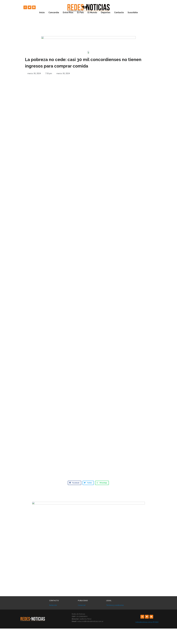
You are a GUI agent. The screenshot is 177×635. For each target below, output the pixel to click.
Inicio (42, 12)
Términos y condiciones (115, 605)
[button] (74, 483)
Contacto (119, 12)
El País (80, 12)
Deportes (105, 12)
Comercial (81, 605)
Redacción (53, 605)
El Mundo (92, 12)
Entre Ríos (68, 12)
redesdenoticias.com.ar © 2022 (146, 622)
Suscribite (133, 12)
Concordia (53, 12)
